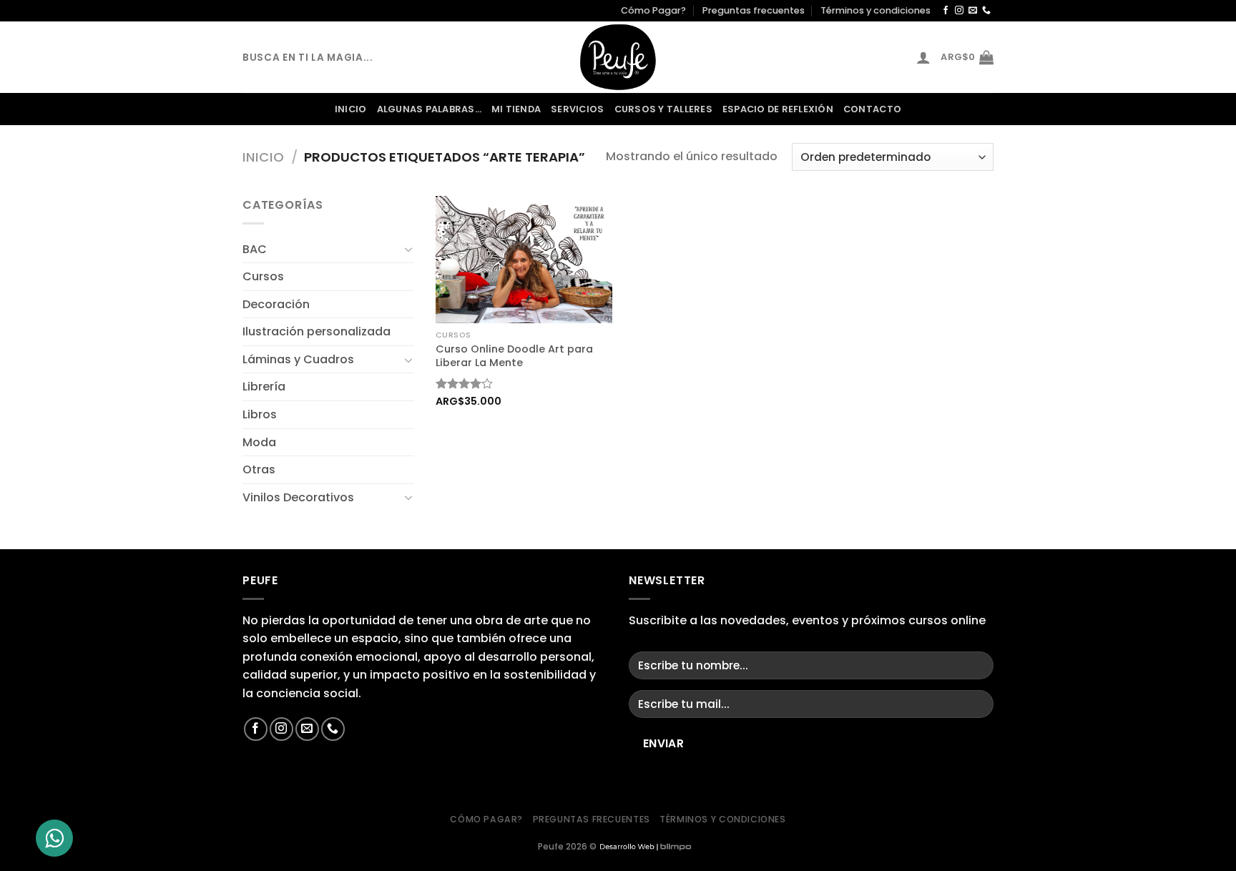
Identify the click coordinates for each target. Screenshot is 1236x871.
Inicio (351, 109)
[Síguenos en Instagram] (959, 11)
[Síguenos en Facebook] (945, 11)
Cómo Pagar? (653, 10)
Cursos (263, 276)
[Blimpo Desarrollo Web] (645, 846)
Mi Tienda (516, 109)
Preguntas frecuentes (753, 10)
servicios (577, 109)
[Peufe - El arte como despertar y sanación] (618, 57)
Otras (258, 469)
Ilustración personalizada (316, 331)
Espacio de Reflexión (777, 109)
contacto (872, 109)
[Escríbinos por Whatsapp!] (54, 838)
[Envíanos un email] (972, 11)
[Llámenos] (986, 11)
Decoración (276, 304)
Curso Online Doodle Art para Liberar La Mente (514, 356)
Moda (259, 442)
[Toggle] (408, 248)
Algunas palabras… (429, 109)
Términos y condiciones (875, 10)
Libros (259, 414)
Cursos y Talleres (663, 109)
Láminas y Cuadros (298, 359)
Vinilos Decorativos (298, 497)
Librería (263, 386)
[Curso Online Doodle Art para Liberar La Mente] (524, 259)
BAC (254, 249)
